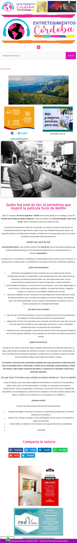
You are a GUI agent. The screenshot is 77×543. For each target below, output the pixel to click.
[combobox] (33, 55)
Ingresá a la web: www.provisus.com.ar (38, 538)
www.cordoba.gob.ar (19, 139)
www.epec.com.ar (57, 134)
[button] (38, 47)
